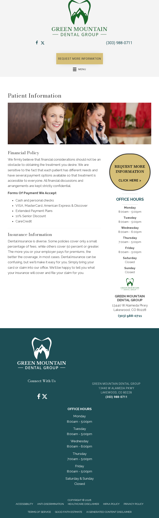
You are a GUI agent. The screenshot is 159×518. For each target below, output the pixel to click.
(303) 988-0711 (119, 42)
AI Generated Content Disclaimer (109, 511)
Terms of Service (39, 511)
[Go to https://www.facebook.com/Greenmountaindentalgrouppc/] (37, 43)
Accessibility (24, 504)
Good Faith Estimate (68, 511)
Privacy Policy (133, 504)
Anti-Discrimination (50, 504)
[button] (79, 58)
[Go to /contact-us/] (130, 172)
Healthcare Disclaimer (83, 504)
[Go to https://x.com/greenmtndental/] (43, 43)
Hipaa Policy (111, 504)
